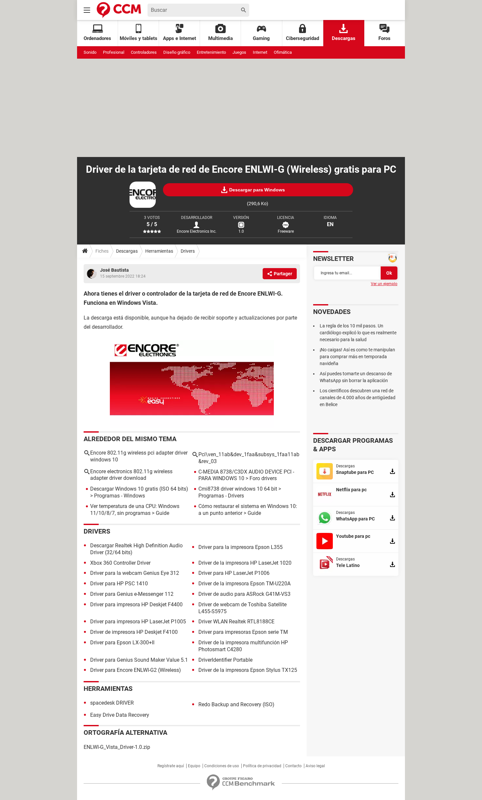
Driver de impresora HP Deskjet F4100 (134, 632)
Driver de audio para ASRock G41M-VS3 (244, 594)
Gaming (261, 38)
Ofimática (283, 52)
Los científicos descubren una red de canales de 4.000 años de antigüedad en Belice (357, 397)
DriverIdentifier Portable (225, 660)
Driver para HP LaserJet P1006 (234, 573)
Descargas (343, 38)
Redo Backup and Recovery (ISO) (236, 704)
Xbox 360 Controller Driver (120, 563)
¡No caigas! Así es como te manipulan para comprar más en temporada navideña (357, 356)
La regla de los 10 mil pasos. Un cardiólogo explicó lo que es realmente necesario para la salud (358, 332)
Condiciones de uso (221, 766)
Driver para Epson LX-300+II (122, 642)
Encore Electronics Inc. (196, 231)
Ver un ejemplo (384, 284)
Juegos (239, 52)
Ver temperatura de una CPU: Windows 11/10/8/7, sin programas (134, 509)
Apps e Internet (179, 38)
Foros (384, 38)
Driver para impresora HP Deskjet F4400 (136, 604)
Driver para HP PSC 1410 (119, 583)
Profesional (113, 52)
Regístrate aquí (170, 766)
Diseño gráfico (176, 52)
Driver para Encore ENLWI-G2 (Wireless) (135, 670)
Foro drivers (263, 478)
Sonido (90, 52)
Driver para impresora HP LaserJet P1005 (138, 621)
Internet (260, 52)
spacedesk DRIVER (112, 703)
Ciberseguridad (302, 38)
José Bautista (114, 270)
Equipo (194, 766)
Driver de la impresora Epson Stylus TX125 (247, 670)
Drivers (188, 251)
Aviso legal (315, 766)
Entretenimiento (211, 52)
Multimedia (220, 38)
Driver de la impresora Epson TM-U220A (244, 583)
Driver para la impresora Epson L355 (240, 547)
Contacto (293, 766)
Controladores (144, 52)
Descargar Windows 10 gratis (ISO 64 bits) (139, 489)
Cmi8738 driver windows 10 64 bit (237, 489)
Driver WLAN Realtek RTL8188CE (236, 621)
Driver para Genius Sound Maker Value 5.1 (139, 660)
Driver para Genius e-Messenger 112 (131, 594)
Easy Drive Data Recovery (119, 715)
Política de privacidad (262, 766)
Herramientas (159, 251)
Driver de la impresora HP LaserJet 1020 (244, 563)
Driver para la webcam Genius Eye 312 (134, 573)
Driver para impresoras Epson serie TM (243, 632)
